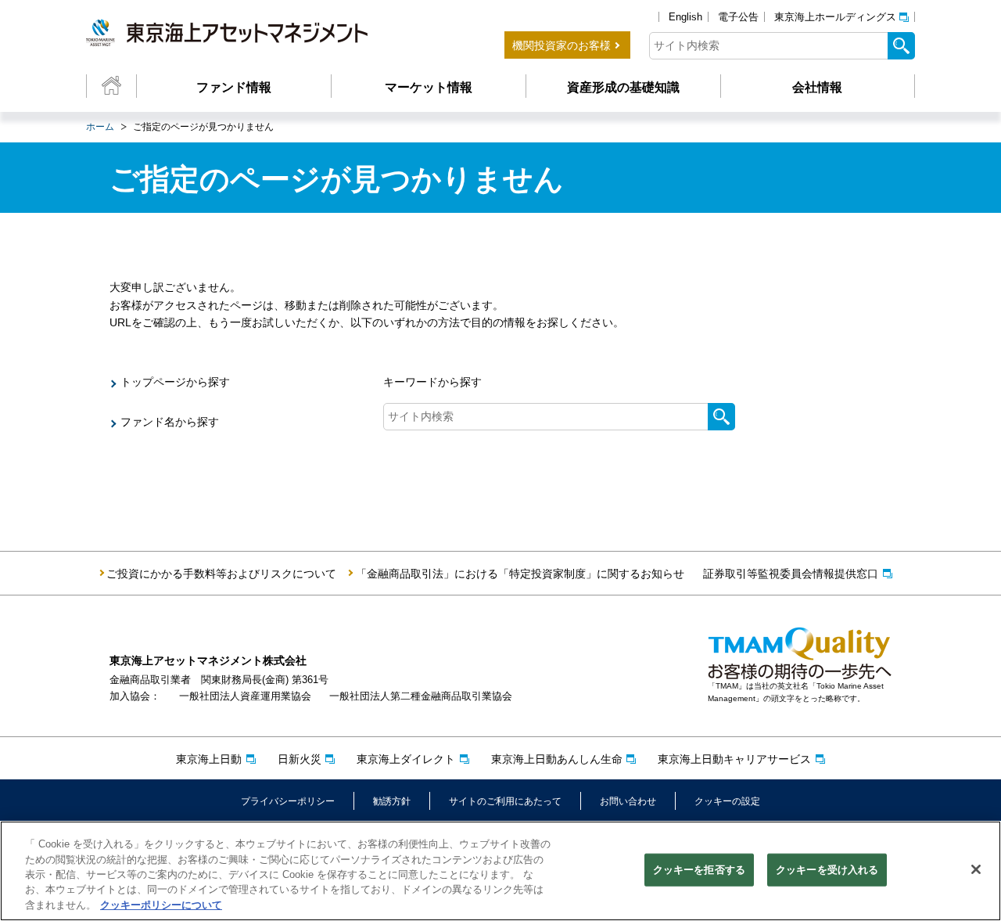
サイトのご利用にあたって (505, 801)
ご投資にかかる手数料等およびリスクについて (221, 573)
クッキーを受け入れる (827, 870)
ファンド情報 (233, 87)
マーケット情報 (428, 87)
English (685, 17)
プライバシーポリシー (288, 801)
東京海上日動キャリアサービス (734, 759)
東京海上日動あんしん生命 (556, 759)
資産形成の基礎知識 (623, 87)
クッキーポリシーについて (161, 905)
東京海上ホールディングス (835, 17)
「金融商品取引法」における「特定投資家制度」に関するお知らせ (520, 573)
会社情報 (817, 87)
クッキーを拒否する (699, 870)
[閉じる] (976, 869)
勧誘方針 (392, 801)
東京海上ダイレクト (406, 759)
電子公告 (738, 17)
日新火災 (299, 759)
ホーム (100, 126)
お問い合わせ (628, 801)
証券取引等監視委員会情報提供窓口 (790, 573)
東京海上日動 (209, 759)
